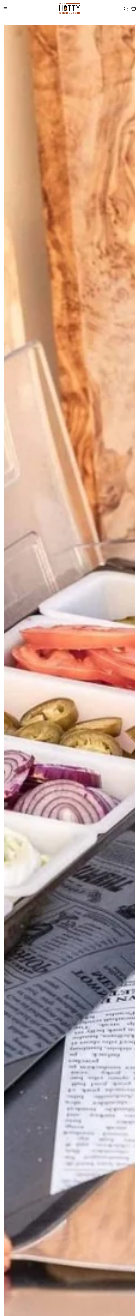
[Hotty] (69, 8)
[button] (125, 8)
